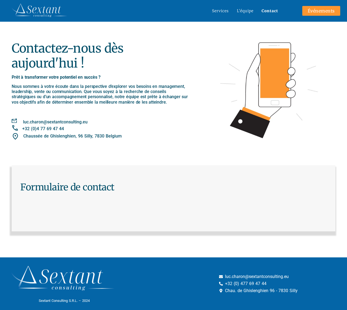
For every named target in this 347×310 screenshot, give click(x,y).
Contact (270, 10)
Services (220, 10)
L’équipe (245, 10)
